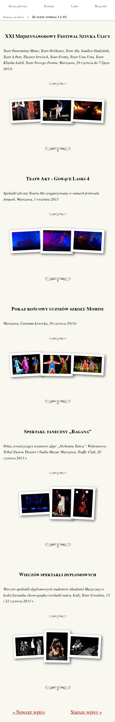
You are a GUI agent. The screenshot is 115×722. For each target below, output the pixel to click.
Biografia (101, 6)
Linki (74, 6)
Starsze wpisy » (86, 711)
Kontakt (49, 6)
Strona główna (17, 6)
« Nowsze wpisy (29, 711)
